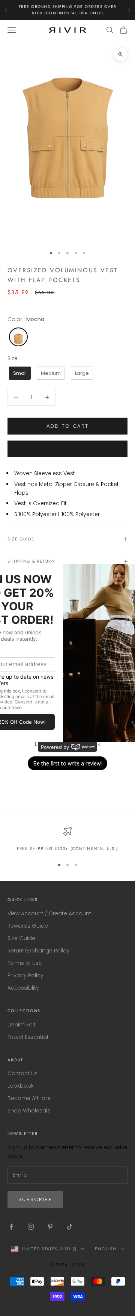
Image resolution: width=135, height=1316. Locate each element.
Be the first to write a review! (67, 763)
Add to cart (67, 426)
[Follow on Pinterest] (50, 1226)
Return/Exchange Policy (38, 950)
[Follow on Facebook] (11, 1226)
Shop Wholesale (29, 1110)
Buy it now (67, 448)
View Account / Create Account (49, 913)
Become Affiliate (29, 1098)
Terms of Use (25, 963)
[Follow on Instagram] (30, 1226)
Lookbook (21, 1086)
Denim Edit (22, 1024)
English (106, 1249)
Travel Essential (28, 1037)
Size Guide (21, 938)
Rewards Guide (28, 926)
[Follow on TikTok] (70, 1226)
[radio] (18, 336)
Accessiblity (23, 988)
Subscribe (35, 1199)
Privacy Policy (26, 975)
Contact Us (23, 1073)
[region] (67, 839)
